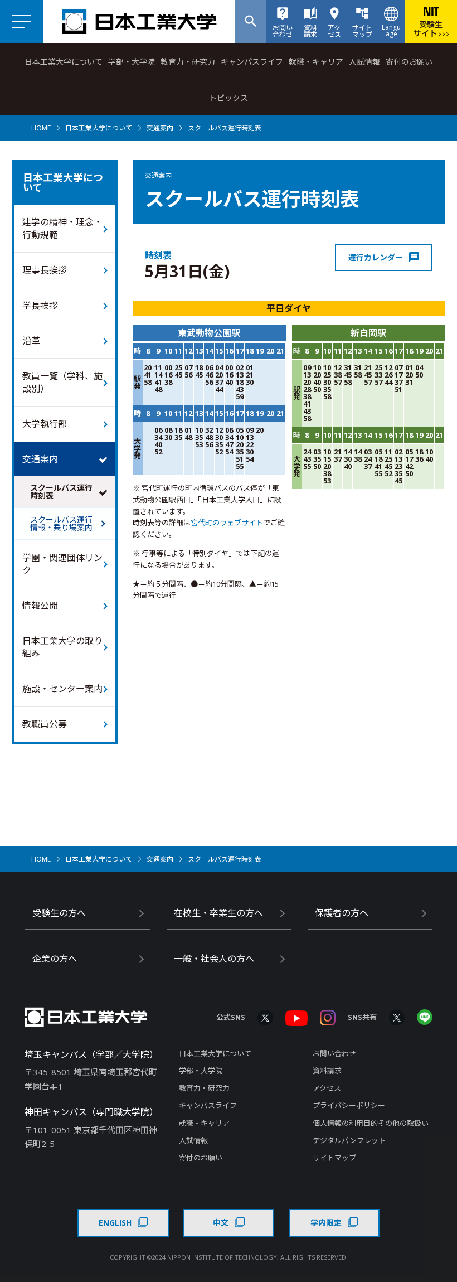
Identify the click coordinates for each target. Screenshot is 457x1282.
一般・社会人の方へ (214, 958)
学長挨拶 (40, 305)
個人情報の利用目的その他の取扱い (371, 1123)
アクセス (327, 1088)
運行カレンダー (375, 257)
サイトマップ (334, 1158)
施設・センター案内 (62, 689)
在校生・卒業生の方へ (218, 913)
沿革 (31, 341)
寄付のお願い (409, 61)
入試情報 (364, 61)
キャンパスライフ (252, 61)
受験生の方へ (59, 913)
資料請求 (327, 1071)
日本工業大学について (64, 61)
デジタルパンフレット (349, 1140)
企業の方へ (54, 958)
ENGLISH (115, 1222)
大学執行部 (44, 424)
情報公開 (40, 605)
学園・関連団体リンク (62, 563)
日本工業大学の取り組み (62, 647)
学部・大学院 (131, 61)
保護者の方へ (341, 913)
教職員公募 (44, 724)
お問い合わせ (334, 1053)
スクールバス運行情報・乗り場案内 (61, 523)
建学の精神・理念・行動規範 (62, 228)
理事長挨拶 (44, 270)
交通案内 (160, 128)
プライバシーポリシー (349, 1105)
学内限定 (326, 1222)
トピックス (228, 98)
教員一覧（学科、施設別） (62, 382)
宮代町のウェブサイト (227, 522)
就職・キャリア (316, 61)
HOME (41, 128)
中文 (221, 1222)
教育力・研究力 (188, 61)
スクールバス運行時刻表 (61, 491)
